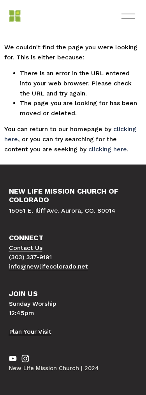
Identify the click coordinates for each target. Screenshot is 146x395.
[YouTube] (13, 358)
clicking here (107, 149)
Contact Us (25, 247)
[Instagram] (25, 358)
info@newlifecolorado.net (48, 266)
